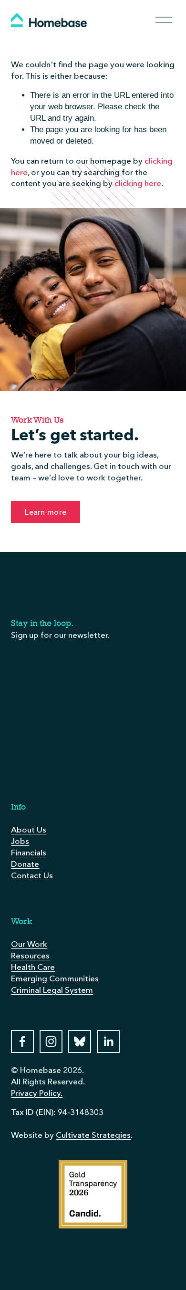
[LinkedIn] (108, 1041)
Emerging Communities (55, 978)
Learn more (45, 512)
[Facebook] (22, 1041)
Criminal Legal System (52, 990)
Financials (28, 852)
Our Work (29, 944)
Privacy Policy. (36, 1093)
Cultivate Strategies (93, 1135)
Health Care (33, 967)
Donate (25, 864)
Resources (30, 955)
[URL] (79, 1041)
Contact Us (32, 875)
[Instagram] (51, 1041)
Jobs (20, 841)
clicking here (137, 183)
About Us (28, 829)
